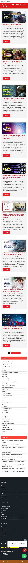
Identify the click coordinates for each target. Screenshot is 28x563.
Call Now (23, 561)
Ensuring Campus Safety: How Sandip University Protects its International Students (14, 215)
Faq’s (2, 493)
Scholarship (3, 514)
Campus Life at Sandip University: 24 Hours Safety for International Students (14, 177)
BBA (2, 368)
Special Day (4, 425)
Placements (3, 526)
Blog (2, 497)
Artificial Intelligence (6, 364)
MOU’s (2, 485)
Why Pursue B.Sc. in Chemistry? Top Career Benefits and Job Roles (13, 290)
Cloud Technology (5, 380)
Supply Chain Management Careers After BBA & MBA (13, 471)
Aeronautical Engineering (7, 361)
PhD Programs (5, 416)
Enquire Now (7, 561)
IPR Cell (2, 528)
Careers (2, 536)
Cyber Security (5, 389)
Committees (3, 510)
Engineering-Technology (7, 395)
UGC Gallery (3, 534)
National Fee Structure (5, 508)
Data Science (4, 391)
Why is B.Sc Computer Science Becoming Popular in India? (12, 25)
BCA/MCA (4, 370)
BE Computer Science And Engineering (10, 372)
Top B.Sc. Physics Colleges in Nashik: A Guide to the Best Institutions (14, 253)
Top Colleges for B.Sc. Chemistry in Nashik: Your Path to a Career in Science (13, 328)
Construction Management (7, 387)
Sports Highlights (5, 427)
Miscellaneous (5, 410)
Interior (3, 400)
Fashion (3, 398)
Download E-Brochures (5, 506)
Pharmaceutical (5, 414)
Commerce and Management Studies (10, 381)
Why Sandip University (6, 433)
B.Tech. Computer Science (7, 366)
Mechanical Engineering (7, 408)
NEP (1, 512)
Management (4, 406)
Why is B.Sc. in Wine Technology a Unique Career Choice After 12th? (13, 62)
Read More (6, 41)
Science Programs (6, 417)
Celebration (4, 376)
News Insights (5, 412)
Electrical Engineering (6, 393)
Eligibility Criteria (4, 516)
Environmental (5, 397)
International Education (7, 402)
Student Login (3, 518)
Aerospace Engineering (7, 362)
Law (2, 404)
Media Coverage (4, 495)
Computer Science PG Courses (8, 385)
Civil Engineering (5, 378)
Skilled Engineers (5, 421)
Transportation (5, 431)
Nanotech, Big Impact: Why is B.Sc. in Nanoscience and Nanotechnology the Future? (14, 137)
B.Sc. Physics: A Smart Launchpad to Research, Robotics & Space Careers (13, 99)
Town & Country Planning (7, 429)
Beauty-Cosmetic (5, 374)
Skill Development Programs (8, 419)
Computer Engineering (6, 383)
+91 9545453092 (4, 554)
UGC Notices (3, 530)
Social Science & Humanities (8, 423)
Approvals (3, 487)
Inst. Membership (4, 489)
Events (2, 491)
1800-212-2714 (15, 4)
